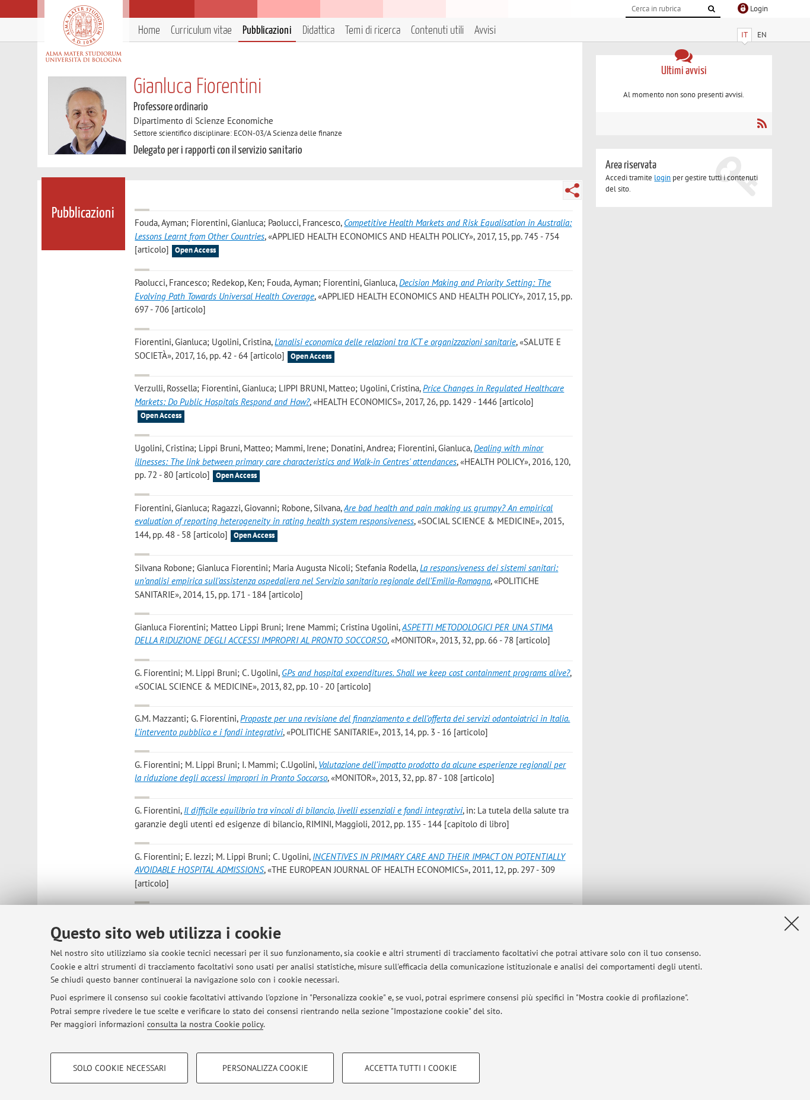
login (662, 178)
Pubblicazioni (267, 30)
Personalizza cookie (265, 1068)
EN (762, 35)
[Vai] (711, 9)
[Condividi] (572, 190)
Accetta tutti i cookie (411, 1068)
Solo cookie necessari (119, 1068)
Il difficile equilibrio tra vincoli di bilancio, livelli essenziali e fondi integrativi (323, 810)
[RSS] (761, 123)
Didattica (318, 30)
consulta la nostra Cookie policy (205, 1024)
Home (149, 30)
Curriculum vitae (201, 30)
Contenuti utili (437, 30)
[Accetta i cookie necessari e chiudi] (791, 923)
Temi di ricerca (372, 30)
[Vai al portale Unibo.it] (83, 34)
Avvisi (485, 30)
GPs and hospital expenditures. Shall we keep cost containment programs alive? (426, 672)
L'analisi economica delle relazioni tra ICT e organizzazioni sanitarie (395, 341)
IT (744, 35)
